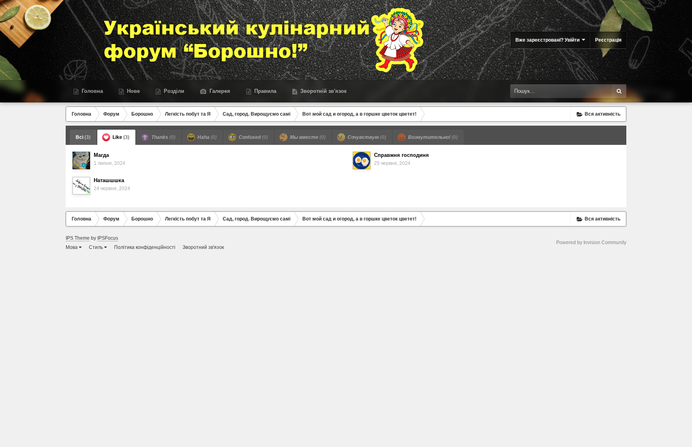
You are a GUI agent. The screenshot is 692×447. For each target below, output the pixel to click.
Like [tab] (120, 137)
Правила (264, 91)
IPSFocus (107, 238)
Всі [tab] (83, 137)
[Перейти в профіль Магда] (81, 160)
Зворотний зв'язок (203, 247)
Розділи (173, 91)
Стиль (96, 247)
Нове (132, 91)
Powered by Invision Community (591, 242)
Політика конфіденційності (144, 247)
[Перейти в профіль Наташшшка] (81, 185)
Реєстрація (608, 40)
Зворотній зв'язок (323, 91)
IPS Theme (78, 238)
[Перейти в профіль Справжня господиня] (361, 160)
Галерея (219, 91)
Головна (91, 91)
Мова (72, 247)
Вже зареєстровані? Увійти (548, 40)
